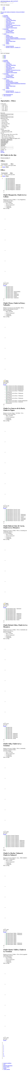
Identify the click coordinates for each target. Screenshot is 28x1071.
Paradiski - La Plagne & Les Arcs (13, 25)
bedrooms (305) (4, 115)
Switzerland (5, 29)
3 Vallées (8, 18)
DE (4, 7)
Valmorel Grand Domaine (11, 27)
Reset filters (3, 139)
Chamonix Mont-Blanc (11, 20)
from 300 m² (5, 110)
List (1, 152)
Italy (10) (3, 145)
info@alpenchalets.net (5, 1)
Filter (2, 151)
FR (4, 8)
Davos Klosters (9, 31)
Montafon (8, 40)
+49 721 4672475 (14, 1)
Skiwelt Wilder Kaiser (10, 41)
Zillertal (7, 43)
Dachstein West (9, 36)
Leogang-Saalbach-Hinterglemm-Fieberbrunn (16, 38)
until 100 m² (4, 105)
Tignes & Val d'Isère (10, 22)
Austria (4, 33)
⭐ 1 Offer (6, 380)
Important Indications (7, 1065)
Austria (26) (3, 144)
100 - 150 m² (5, 106)
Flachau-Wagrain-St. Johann (12, 37)
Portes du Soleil (9, 26)
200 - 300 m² (5, 109)
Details (4, 285)
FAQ (4, 1064)
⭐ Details (3, 167)
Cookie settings (6, 1069)
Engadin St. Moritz (10, 32)
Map (3, 152)
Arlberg (7, 35)
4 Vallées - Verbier (10, 30)
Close (7, 167)
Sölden (7, 42)
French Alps (5, 16)
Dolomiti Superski (10, 46)
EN (4, 9)
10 (3, 1056)
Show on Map (6, 208)
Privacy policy (6, 1066)
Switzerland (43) (4, 142)
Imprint (4, 1068)
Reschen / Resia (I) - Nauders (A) (13, 47)
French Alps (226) (4, 141)
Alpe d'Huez (8, 19)
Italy (4, 44)
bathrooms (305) (4, 118)
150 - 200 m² (5, 107)
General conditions (7, 1063)
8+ (12, 114)
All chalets (5, 15)
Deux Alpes (8, 21)
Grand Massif (9, 24)
